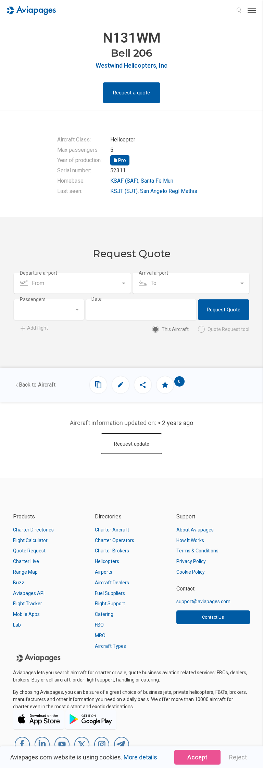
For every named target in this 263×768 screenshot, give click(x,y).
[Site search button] (238, 10)
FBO (99, 625)
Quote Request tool (228, 329)
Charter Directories (33, 529)
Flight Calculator (30, 540)
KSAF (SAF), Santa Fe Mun (141, 180)
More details (140, 757)
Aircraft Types (110, 646)
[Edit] (120, 384)
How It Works (190, 540)
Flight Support (110, 603)
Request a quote (131, 93)
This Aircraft (175, 329)
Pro (121, 160)
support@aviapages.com (203, 601)
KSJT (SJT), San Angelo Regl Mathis (153, 191)
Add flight (37, 328)
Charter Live (26, 561)
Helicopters (107, 561)
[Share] (142, 384)
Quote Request (29, 550)
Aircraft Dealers (112, 582)
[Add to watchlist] (165, 384)
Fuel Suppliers (110, 593)
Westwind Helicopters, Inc (131, 65)
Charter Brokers (112, 550)
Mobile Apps (26, 614)
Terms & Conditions (197, 550)
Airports (103, 572)
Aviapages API (29, 593)
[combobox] (72, 283)
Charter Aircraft (112, 529)
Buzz (18, 582)
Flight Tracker (27, 603)
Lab (17, 625)
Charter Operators (114, 540)
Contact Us (213, 617)
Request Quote (223, 310)
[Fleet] (98, 384)
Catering (104, 614)
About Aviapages (195, 529)
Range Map (25, 572)
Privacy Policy (191, 561)
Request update (131, 444)
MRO (100, 635)
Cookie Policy (190, 572)
